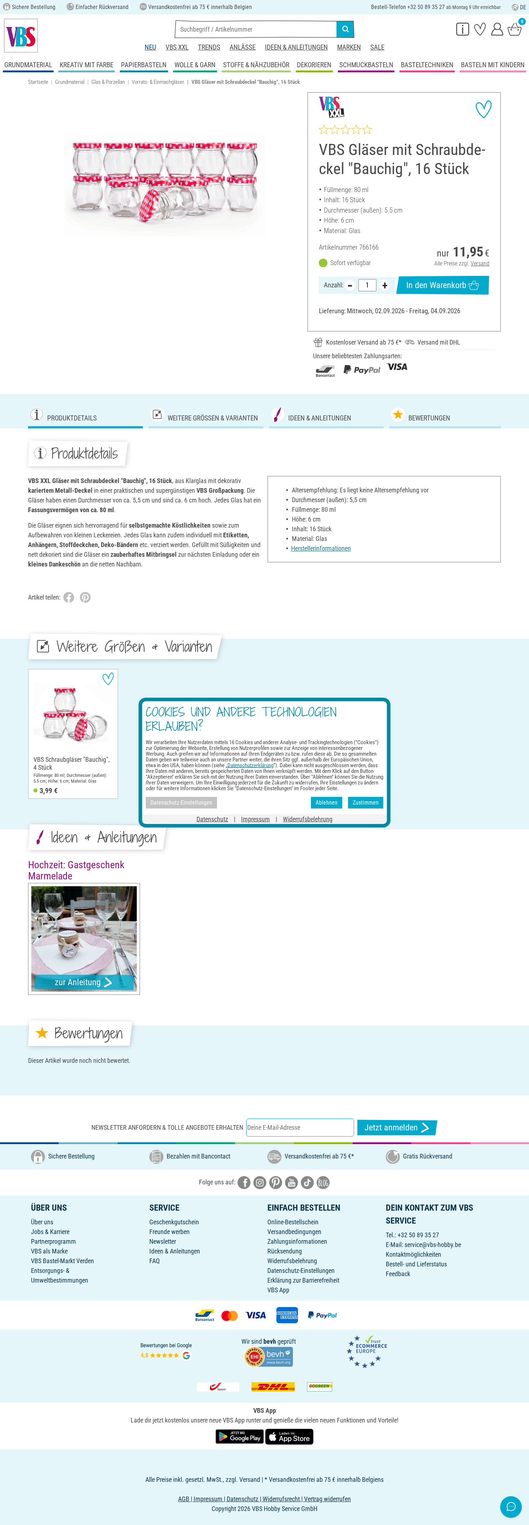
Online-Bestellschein (292, 1222)
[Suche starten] (345, 29)
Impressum (255, 819)
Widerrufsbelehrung (292, 1261)
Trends (209, 47)
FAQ (154, 1261)
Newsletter (162, 1241)
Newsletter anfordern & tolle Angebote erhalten (167, 1127)
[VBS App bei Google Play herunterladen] (240, 1436)
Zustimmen (366, 802)
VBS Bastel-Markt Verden (62, 1261)
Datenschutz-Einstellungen (301, 1270)
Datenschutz (212, 819)
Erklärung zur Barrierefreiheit (303, 1280)
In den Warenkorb (436, 285)
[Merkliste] (480, 28)
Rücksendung (284, 1251)
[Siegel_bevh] (268, 1356)
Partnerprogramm (53, 1241)
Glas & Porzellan (108, 82)
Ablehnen (327, 802)
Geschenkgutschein (174, 1222)
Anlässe (243, 47)
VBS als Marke (49, 1251)
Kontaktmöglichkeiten (413, 1254)
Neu (150, 47)
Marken (349, 47)
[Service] (462, 28)
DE (523, 7)
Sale (377, 47)
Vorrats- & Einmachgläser (158, 82)
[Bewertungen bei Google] (166, 1351)
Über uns (42, 1222)
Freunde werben (169, 1231)
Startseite (38, 82)
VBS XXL (177, 47)
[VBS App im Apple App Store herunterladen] (289, 1436)
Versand (480, 263)
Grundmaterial (70, 82)
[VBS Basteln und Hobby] (21, 36)
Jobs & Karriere (50, 1231)
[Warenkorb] (514, 28)
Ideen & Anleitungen (296, 47)
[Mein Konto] (497, 28)
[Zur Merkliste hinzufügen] (484, 109)
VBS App (278, 1290)
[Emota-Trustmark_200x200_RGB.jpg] (367, 1351)
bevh (269, 1341)
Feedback (398, 1274)
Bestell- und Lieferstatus (416, 1264)
